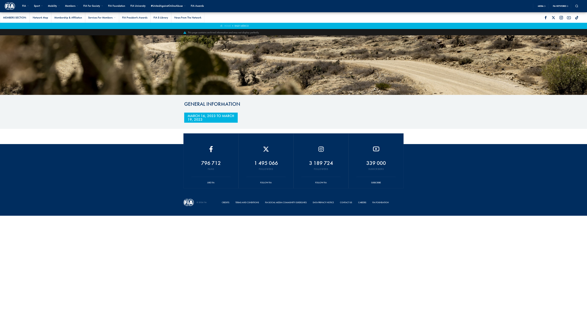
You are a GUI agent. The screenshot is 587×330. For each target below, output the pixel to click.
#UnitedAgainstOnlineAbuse (167, 5)
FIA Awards (197, 5)
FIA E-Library (160, 17)
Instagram (561, 17)
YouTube (569, 17)
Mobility (52, 5)
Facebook (545, 17)
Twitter (553, 17)
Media (541, 6)
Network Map (40, 17)
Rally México (242, 25)
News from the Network (187, 17)
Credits (225, 202)
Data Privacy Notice (323, 202)
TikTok (576, 17)
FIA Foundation (116, 5)
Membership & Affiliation (68, 17)
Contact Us (346, 202)
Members (70, 5)
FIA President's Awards (134, 17)
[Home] (10, 6)
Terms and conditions (247, 202)
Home (227, 25)
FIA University (138, 5)
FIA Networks (559, 6)
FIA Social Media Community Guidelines (286, 202)
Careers (362, 202)
